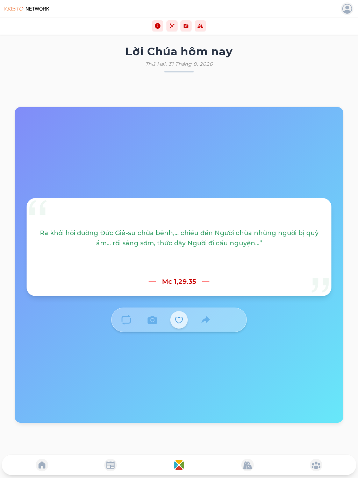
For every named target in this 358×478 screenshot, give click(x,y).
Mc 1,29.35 (179, 281)
